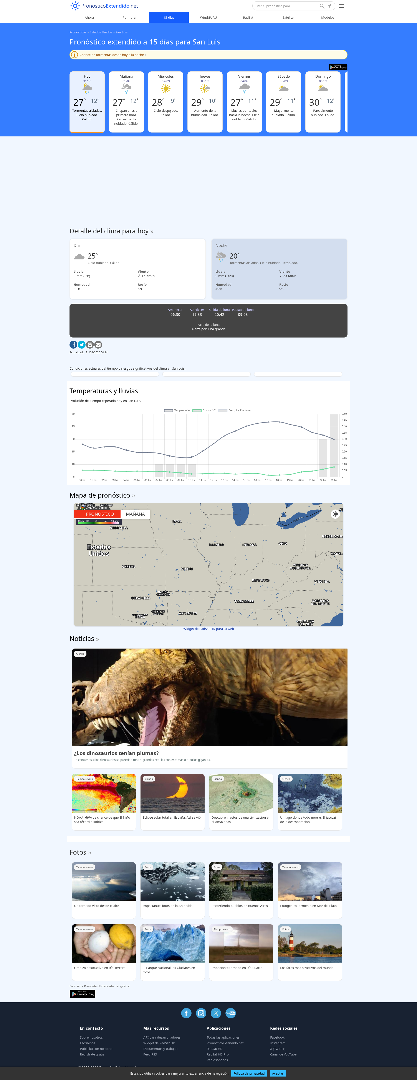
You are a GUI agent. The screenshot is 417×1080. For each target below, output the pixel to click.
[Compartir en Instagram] (90, 345)
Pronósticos (78, 32)
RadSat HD (215, 1048)
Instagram (278, 1043)
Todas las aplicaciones (223, 1037)
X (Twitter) (278, 1048)
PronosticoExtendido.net (225, 1043)
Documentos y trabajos (160, 1048)
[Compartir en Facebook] (73, 345)
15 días (168, 17)
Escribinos (87, 1043)
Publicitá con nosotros (96, 1048)
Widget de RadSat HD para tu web (208, 628)
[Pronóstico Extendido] (104, 6)
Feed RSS (150, 1054)
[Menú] (342, 6)
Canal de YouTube (283, 1054)
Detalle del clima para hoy (112, 230)
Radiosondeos (217, 1060)
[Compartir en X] (82, 345)
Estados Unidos (101, 32)
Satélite (288, 17)
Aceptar (277, 1073)
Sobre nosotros (91, 1037)
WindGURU (208, 17)
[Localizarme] (329, 6)
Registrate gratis (92, 1054)
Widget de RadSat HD (159, 1043)
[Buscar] (322, 6)
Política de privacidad (249, 1073)
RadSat (248, 17)
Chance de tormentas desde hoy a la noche (113, 54)
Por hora (129, 17)
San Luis (122, 32)
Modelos (327, 17)
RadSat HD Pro (218, 1054)
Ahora (89, 17)
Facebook (277, 1037)
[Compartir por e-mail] (98, 345)
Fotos (78, 852)
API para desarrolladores (161, 1037)
